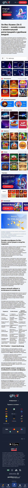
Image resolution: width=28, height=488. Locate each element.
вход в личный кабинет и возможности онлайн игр (13, 234)
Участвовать (8, 186)
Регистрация (22, 2)
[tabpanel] (14, 13)
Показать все (6, 423)
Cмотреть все (22, 110)
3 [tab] (14, 18)
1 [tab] (12, 18)
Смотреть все (22, 78)
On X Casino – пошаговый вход (8, 235)
